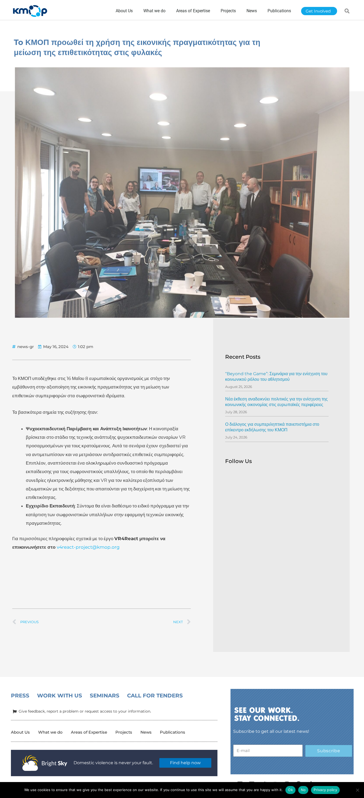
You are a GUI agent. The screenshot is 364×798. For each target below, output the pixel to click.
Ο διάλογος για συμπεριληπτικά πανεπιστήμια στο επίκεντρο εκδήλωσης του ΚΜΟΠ (272, 427)
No (303, 790)
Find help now (185, 762)
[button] (347, 11)
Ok (290, 790)
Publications (172, 732)
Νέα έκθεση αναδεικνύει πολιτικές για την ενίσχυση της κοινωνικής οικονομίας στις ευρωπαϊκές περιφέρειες (276, 401)
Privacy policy (325, 790)
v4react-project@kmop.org (88, 547)
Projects (123, 732)
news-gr (25, 346)
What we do (50, 732)
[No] (357, 790)
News (146, 732)
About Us (20, 732)
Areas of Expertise (89, 732)
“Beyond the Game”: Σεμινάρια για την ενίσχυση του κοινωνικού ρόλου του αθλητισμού (276, 376)
